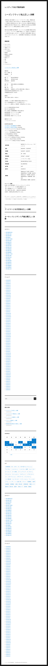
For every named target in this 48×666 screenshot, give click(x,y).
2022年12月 (8, 353)
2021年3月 (8, 388)
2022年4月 (8, 366)
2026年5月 (8, 285)
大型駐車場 (25, 484)
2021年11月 (8, 374)
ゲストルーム (8, 474)
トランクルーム (27, 476)
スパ (6, 476)
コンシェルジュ (15, 474)
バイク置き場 (8, 479)
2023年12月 (8, 333)
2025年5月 (8, 305)
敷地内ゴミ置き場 (17, 199)
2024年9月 (8, 318)
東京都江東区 (9, 255)
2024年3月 (8, 328)
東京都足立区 (9, 268)
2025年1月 (8, 311)
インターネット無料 (23, 469)
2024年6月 (8, 323)
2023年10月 (8, 336)
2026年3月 (8, 288)
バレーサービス (15, 479)
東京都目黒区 (9, 260)
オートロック (27, 197)
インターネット (17, 197)
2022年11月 (8, 354)
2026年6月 (8, 283)
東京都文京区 (9, 247)
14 (25, 444)
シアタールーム (30, 474)
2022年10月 (8, 356)
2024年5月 (8, 325)
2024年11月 (8, 315)
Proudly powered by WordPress (21, 662)
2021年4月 (8, 386)
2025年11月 (8, 295)
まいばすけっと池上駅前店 (10, 125)
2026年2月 (8, 290)
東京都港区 (8, 258)
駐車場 (25, 486)
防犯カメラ (22, 199)
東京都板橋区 (9, 252)
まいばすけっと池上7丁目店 (11, 127)
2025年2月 (8, 310)
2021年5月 (8, 384)
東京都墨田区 (9, 244)
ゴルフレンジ (23, 474)
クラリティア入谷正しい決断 (12, 410)
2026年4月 (8, 286)
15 (29, 444)
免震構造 (29, 481)
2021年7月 (8, 381)
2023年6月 (8, 343)
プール (6, 481)
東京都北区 (8, 237)
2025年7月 (8, 301)
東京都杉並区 (9, 250)
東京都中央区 (9, 234)
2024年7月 (8, 321)
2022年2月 (8, 369)
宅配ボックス (11, 199)
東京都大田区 (19, 196)
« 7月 (11, 454)
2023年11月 (8, 335)
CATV (29, 196)
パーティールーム (24, 479)
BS (27, 196)
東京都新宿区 (9, 249)
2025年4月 (8, 306)
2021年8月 (8, 379)
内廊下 (34, 481)
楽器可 (15, 486)
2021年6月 (8, 383)
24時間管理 (24, 196)
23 (34, 447)
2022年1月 (8, 371)
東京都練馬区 (9, 262)
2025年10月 (8, 296)
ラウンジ (24, 481)
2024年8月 (8, 320)
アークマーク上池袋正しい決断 (12, 417)
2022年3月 (8, 368)
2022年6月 (8, 363)
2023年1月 (8, 351)
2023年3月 (8, 348)
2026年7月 (8, 282)
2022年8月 (8, 359)
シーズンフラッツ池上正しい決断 (12, 67)
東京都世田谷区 (9, 232)
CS (31, 196)
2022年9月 (8, 358)
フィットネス (32, 479)
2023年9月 (8, 338)
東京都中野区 (9, 235)
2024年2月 (8, 330)
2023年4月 (8, 346)
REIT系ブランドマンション (26, 466)
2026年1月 (8, 291)
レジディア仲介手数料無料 (15, 7)
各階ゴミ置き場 (18, 484)
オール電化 (14, 471)
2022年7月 (8, 361)
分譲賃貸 (7, 484)
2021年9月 (8, 378)
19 (16, 447)
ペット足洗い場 (17, 481)
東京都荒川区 (9, 263)
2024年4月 (8, 326)
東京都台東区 (9, 240)
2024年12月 (8, 313)
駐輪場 (25, 199)
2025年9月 (8, 298)
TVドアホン (12, 197)
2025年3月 (8, 308)
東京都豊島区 (9, 267)
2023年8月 (8, 340)
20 (20, 447)
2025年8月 (8, 300)
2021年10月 (8, 376)
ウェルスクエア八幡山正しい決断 (13, 413)
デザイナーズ (32, 197)
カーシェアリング (22, 471)
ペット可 (11, 481)
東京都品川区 (9, 242)
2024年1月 (8, 331)
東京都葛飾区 (9, 265)
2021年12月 (8, 373)
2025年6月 (8, 303)
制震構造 (12, 484)
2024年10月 (8, 316)
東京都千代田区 (9, 239)
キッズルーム (30, 471)
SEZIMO (8, 196)
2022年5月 (8, 364)
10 (7, 444)
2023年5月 (8, 345)
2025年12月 (8, 293)
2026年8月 (8, 280)
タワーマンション (12, 476)
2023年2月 (8, 350)
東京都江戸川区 (9, 253)
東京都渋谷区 (9, 257)
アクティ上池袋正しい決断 (11, 420)
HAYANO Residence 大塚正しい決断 (14, 423)
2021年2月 (8, 389)
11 (11, 444)
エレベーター (22, 197)
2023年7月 (8, 341)
